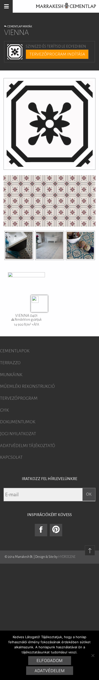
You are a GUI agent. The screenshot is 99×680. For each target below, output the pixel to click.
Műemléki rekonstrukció (27, 386)
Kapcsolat (11, 457)
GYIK (4, 410)
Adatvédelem (49, 670)
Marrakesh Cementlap (63, 6)
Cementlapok (14, 351)
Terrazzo (10, 363)
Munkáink (11, 375)
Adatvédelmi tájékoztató (27, 446)
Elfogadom (49, 660)
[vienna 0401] (19, 245)
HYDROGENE (66, 557)
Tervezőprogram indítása (57, 54)
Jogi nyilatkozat (18, 434)
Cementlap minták (19, 26)
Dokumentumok (17, 422)
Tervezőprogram (19, 398)
